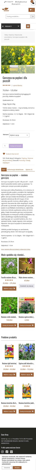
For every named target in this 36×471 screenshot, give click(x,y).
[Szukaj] (33, 16)
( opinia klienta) (17, 85)
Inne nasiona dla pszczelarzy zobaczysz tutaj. (15, 249)
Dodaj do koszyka (15, 146)
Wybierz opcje (8, 288)
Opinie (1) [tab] (29, 169)
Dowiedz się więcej (26, 286)
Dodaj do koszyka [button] (8, 325)
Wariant (6, 134)
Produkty (8, 26)
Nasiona (11, 35)
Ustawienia (7, 467)
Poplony (24, 158)
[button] (28, 26)
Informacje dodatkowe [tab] (15, 169)
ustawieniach (6, 464)
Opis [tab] (3, 169)
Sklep (6, 35)
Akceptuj (17, 467)
